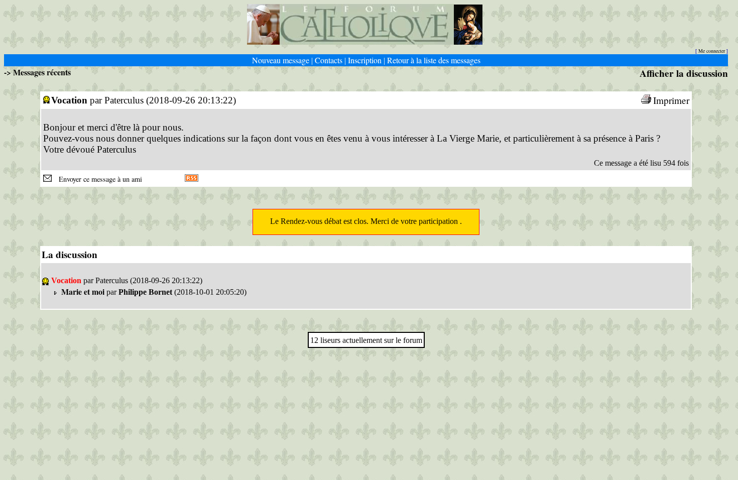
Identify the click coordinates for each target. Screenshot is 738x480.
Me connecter (711, 50)
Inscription (365, 60)
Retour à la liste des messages (433, 60)
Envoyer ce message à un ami (98, 179)
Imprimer (671, 100)
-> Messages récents (37, 72)
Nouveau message (280, 60)
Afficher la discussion (684, 73)
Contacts (328, 60)
